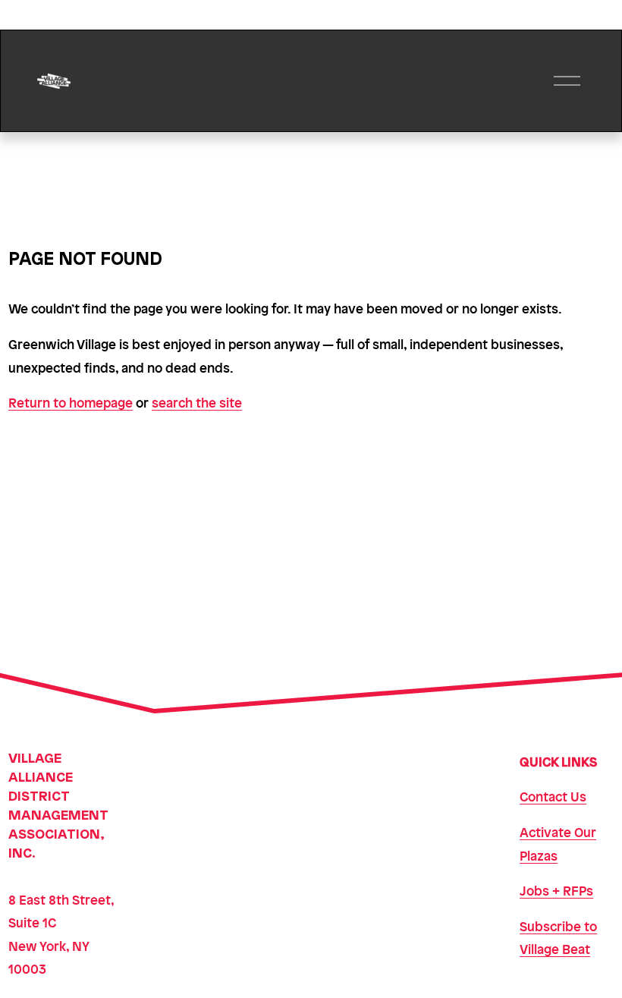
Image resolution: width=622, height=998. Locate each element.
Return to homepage (70, 402)
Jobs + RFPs (556, 890)
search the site (197, 402)
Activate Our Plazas (558, 843)
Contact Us (553, 796)
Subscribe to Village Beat (558, 938)
